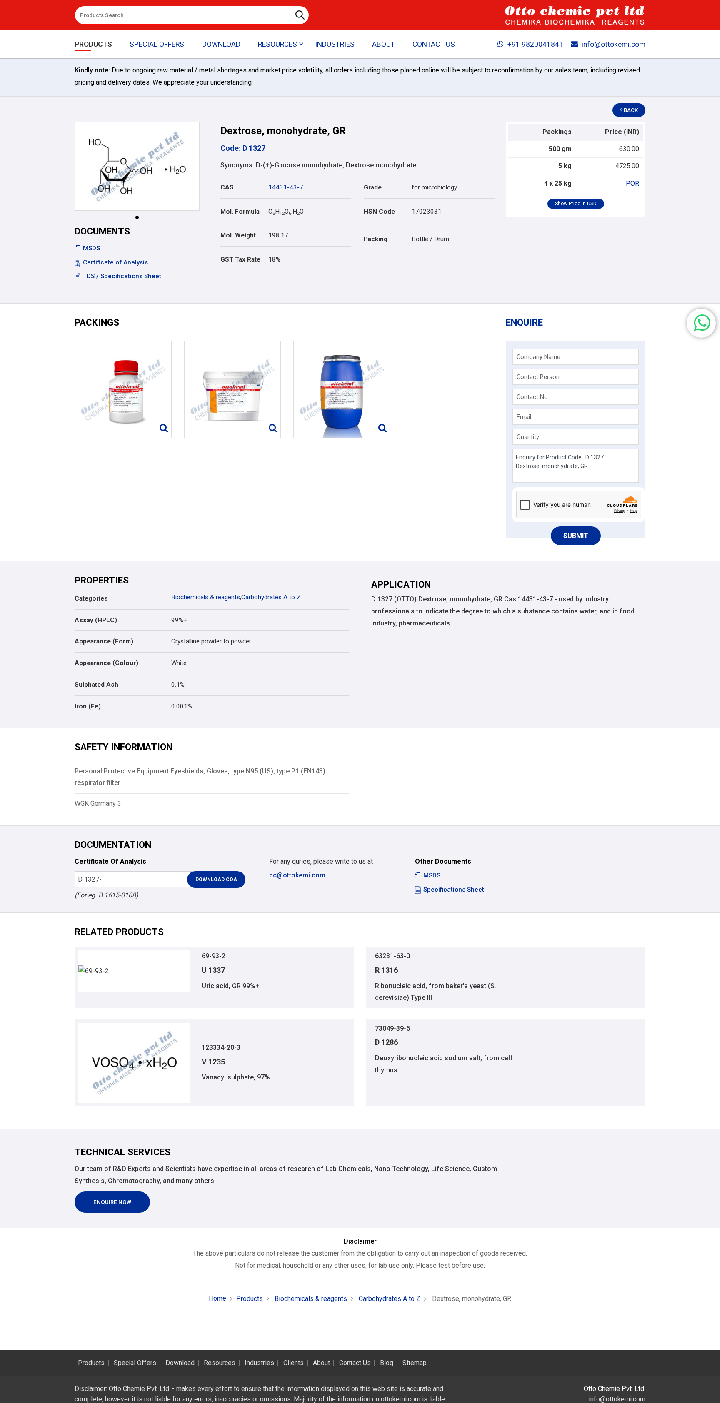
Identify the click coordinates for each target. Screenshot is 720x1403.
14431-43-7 (285, 187)
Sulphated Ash (96, 684)
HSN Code (379, 211)
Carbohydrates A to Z (271, 597)
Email (524, 417)
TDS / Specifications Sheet (122, 276)
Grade (373, 187)
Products (93, 44)
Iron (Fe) (88, 706)
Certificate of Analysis (115, 262)
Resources (219, 1363)
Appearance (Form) (104, 641)
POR (632, 183)
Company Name (538, 357)
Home (217, 1298)
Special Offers (157, 44)
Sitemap (414, 1363)
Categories (91, 598)
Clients (293, 1363)
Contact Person (538, 377)
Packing (376, 239)
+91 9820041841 (535, 44)
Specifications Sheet (453, 889)
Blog (386, 1363)
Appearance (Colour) (106, 663)
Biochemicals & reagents (205, 597)
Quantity (528, 437)
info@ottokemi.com (613, 44)
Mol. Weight (238, 235)
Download (221, 44)
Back (631, 110)
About (383, 44)
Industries (335, 44)
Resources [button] (277, 44)
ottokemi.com (400, 1399)
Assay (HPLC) (96, 620)
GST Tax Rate (240, 259)
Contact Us (433, 44)
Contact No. (533, 397)
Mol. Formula (240, 211)
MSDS (91, 248)
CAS (227, 187)
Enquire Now (112, 1202)
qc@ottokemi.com (297, 875)
